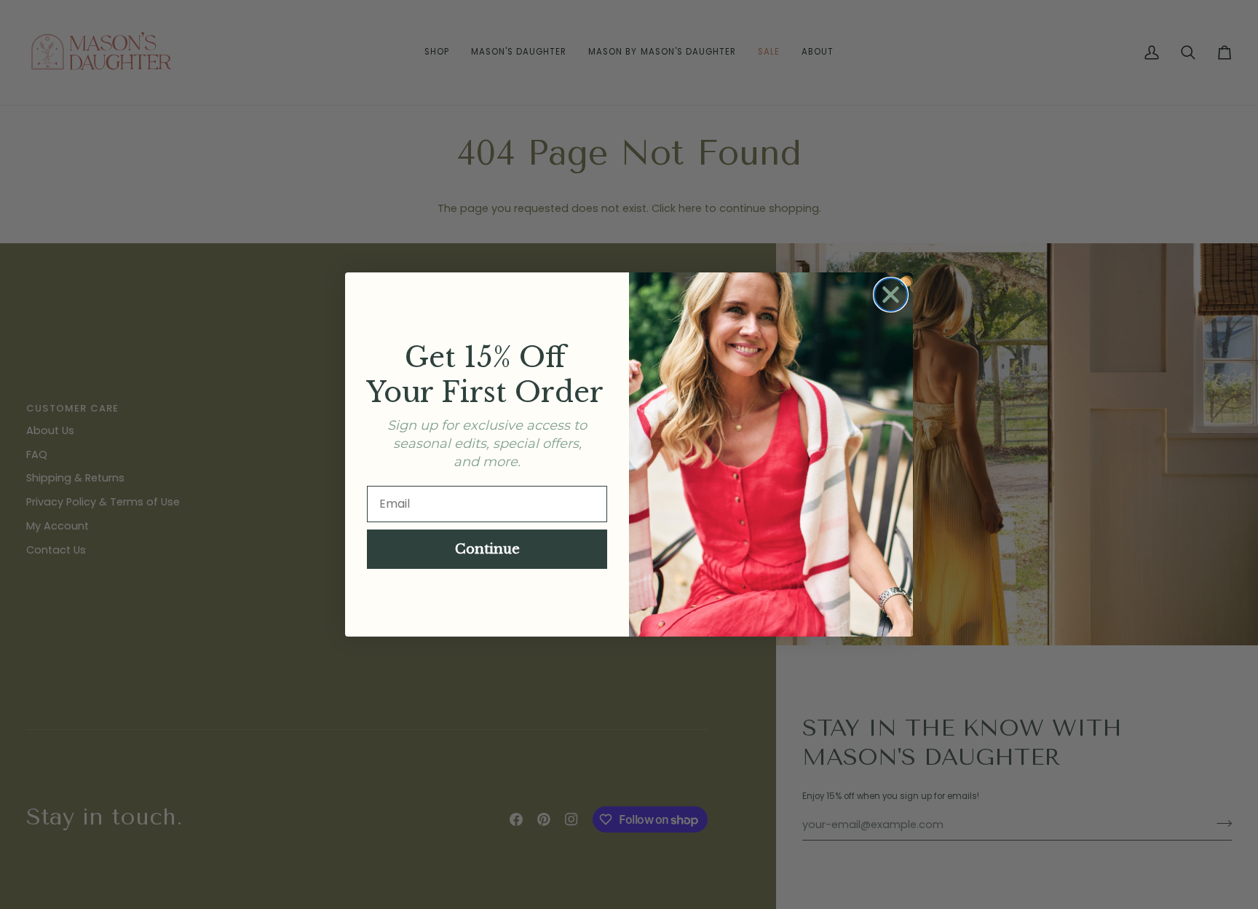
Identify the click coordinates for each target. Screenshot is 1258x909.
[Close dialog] (890, 294)
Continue (487, 549)
